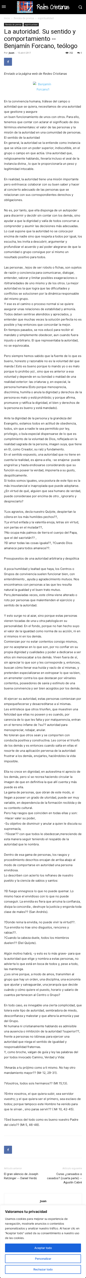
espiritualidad (46, 18)
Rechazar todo (43, 1269)
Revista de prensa (24, 18)
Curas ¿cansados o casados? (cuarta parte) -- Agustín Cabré (64, 1178)
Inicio (7, 18)
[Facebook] (8, 62)
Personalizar (43, 1258)
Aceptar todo (43, 1248)
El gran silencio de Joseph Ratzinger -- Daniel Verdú (21, 1176)
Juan (11, 52)
